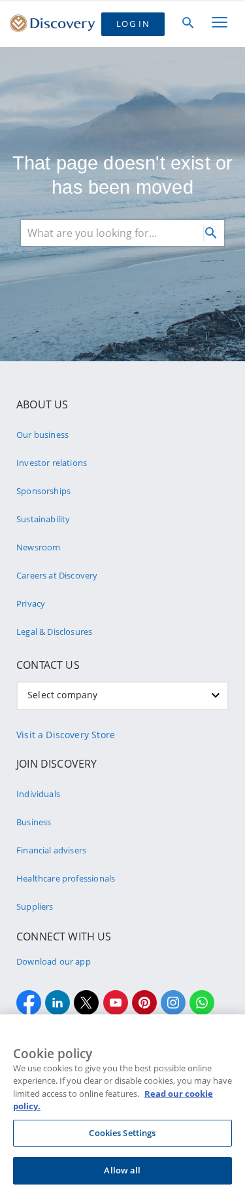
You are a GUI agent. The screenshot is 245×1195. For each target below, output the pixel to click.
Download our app (53, 961)
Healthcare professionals (65, 878)
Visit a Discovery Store (65, 734)
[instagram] (173, 1002)
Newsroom (38, 547)
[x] (86, 1002)
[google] (115, 1002)
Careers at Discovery (57, 575)
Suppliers (35, 906)
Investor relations (51, 463)
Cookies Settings (122, 1133)
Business (33, 822)
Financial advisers (51, 850)
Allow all (122, 1170)
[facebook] (28, 1002)
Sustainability (43, 519)
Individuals (38, 794)
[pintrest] (144, 1002)
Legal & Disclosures (54, 631)
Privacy (30, 603)
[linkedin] (57, 1002)
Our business (42, 434)
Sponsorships (43, 491)
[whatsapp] (201, 1002)
